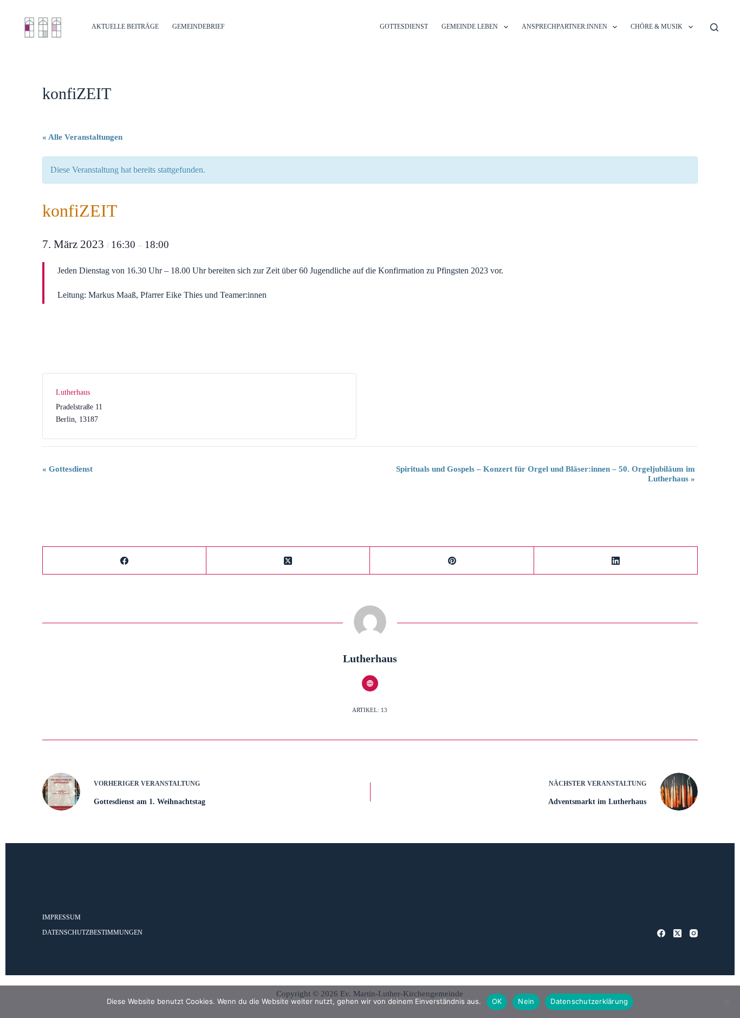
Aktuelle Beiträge (125, 26)
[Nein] (726, 1001)
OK (497, 1001)
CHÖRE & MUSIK (657, 26)
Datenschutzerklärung (589, 1001)
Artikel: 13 (369, 710)
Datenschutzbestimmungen (92, 932)
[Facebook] (124, 561)
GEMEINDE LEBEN (470, 26)
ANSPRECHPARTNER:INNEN (564, 26)
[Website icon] (370, 683)
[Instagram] (694, 933)
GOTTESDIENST (404, 26)
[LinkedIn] (616, 561)
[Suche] (714, 27)
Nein (526, 1001)
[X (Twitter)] (288, 561)
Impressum (61, 917)
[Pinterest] (452, 561)
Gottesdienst (67, 469)
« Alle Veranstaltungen (82, 137)
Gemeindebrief (198, 26)
